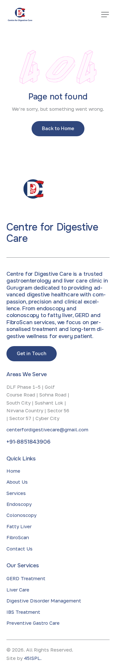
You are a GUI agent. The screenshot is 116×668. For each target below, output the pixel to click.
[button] (105, 14)
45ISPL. (33, 658)
